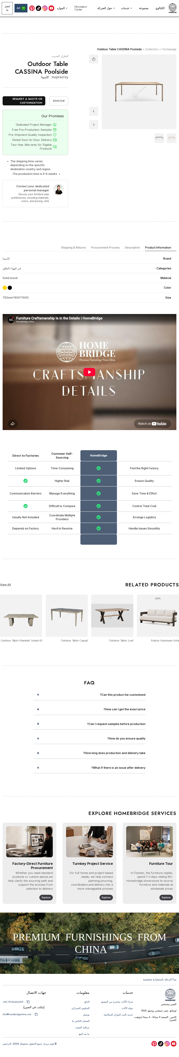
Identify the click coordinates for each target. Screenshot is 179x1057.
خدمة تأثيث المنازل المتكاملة (118, 1014)
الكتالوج (160, 8)
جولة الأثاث (127, 1008)
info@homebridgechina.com (17, 1014)
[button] (126, 8)
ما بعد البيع (84, 1034)
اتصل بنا (7, 8)
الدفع (87, 1001)
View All (5, 584)
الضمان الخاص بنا (81, 1021)
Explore (166, 897)
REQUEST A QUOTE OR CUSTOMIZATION (27, 101)
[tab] (160, 247)
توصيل (86, 1014)
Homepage (169, 49)
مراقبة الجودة (83, 1027)
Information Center (80, 8)
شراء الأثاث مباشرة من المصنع (117, 1001)
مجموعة (144, 8)
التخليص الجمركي (80, 1008)
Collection (151, 49)
